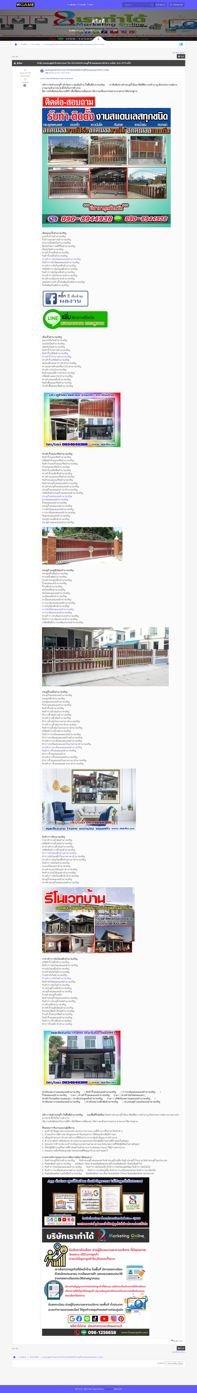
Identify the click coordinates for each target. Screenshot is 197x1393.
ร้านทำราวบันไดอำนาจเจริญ (58, 978)
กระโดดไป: (161, 1363)
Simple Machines (98, 1389)
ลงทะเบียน (123, 30)
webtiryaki (118, 1389)
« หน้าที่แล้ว (176, 53)
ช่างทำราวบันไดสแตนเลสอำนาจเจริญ (63, 259)
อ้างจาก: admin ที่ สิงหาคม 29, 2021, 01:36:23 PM (56, 78)
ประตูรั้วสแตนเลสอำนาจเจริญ (59, 496)
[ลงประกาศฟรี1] (25, 4)
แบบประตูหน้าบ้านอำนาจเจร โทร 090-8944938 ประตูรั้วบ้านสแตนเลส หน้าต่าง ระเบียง (77, 70)
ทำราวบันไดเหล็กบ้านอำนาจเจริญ (61, 853)
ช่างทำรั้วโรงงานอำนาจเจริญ (58, 356)
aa (25, 70)
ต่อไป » (182, 53)
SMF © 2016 (88, 1389)
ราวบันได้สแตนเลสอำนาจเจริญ (60, 609)
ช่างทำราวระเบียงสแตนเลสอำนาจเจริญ (64, 747)
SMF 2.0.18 (79, 1389)
